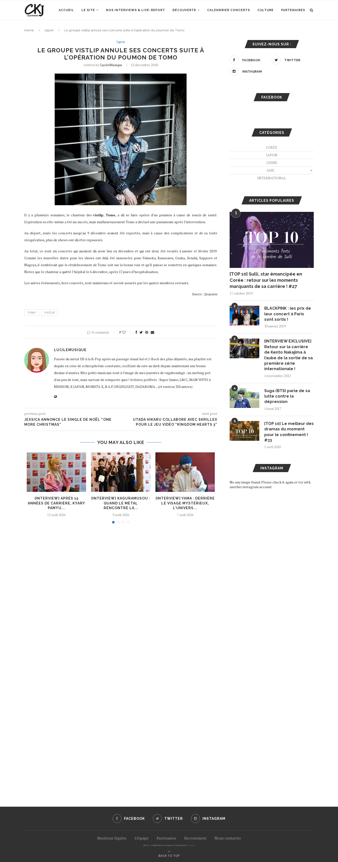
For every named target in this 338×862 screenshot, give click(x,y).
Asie (270, 170)
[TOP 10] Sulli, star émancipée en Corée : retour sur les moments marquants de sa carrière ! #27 (266, 280)
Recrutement (195, 838)
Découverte (184, 10)
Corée (271, 147)
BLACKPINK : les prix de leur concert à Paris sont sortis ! (287, 314)
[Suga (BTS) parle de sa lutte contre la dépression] (244, 398)
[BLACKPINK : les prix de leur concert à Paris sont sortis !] (244, 315)
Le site (88, 10)
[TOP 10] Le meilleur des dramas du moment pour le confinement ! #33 (289, 431)
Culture (265, 10)
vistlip (49, 312)
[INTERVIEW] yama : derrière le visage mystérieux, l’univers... (185, 503)
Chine (271, 162)
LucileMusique (111, 64)
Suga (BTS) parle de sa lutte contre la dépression (287, 396)
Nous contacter (228, 838)
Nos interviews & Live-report (135, 10)
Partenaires (293, 10)
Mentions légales (111, 838)
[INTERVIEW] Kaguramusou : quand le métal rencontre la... (120, 503)
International (271, 178)
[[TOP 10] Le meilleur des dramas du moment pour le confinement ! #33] (244, 431)
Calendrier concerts (228, 10)
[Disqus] (120, 594)
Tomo (31, 312)
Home (29, 30)
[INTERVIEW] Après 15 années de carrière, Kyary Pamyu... (56, 503)
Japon (49, 30)
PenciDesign (190, 845)
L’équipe (141, 838)
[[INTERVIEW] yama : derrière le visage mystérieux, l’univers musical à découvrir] (185, 472)
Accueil (66, 10)
